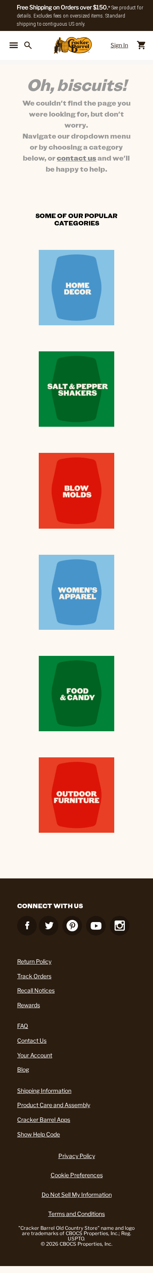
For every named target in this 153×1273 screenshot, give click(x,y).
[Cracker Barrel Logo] (73, 45)
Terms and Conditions (76, 1214)
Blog (23, 1069)
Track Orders (34, 976)
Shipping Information (44, 1090)
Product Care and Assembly (53, 1104)
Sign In (119, 45)
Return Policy (34, 961)
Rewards (28, 1005)
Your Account (34, 1055)
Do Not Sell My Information (77, 1194)
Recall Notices (36, 990)
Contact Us (32, 1040)
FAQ (22, 1025)
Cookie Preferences (77, 1175)
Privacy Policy (76, 1156)
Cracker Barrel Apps (43, 1119)
